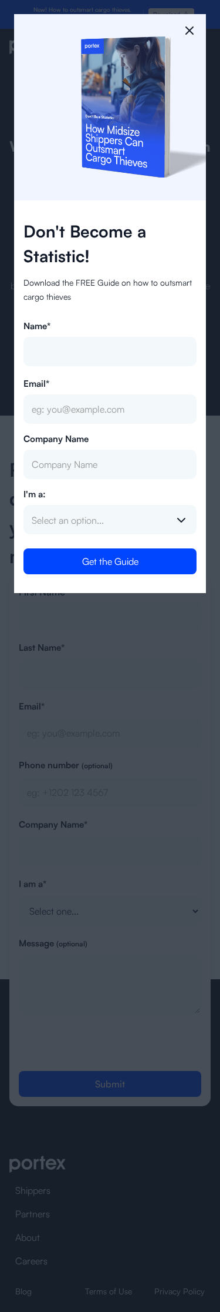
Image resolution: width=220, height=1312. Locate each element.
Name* (36, 326)
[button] (110, 520)
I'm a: (34, 494)
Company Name (56, 438)
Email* (36, 383)
